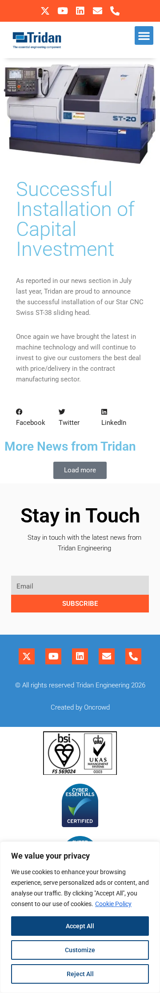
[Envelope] (97, 10)
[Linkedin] (79, 10)
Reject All (80, 973)
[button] (144, 35)
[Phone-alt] (114, 10)
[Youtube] (62, 10)
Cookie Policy (113, 903)
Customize (80, 950)
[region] (80, 917)
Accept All (80, 926)
